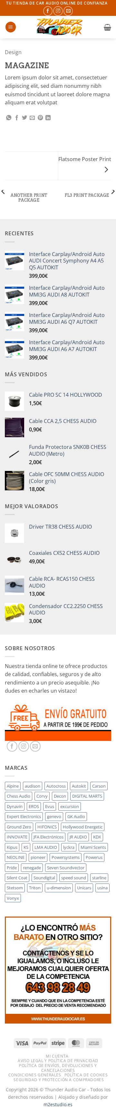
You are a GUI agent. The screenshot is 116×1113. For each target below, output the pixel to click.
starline (99, 878)
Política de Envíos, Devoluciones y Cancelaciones (58, 1068)
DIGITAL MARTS (87, 796)
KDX (97, 837)
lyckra (68, 847)
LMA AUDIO (45, 847)
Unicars (84, 888)
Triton (35, 888)
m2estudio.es (58, 1104)
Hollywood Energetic (82, 827)
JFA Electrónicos (48, 837)
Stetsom (15, 888)
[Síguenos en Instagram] (58, 11)
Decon (60, 796)
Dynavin (15, 806)
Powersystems (66, 857)
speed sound (73, 878)
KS (26, 847)
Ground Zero (19, 827)
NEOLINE (15, 857)
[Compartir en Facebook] (16, 118)
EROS (34, 806)
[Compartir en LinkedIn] (48, 118)
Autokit (79, 786)
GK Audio (76, 816)
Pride (12, 868)
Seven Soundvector (65, 868)
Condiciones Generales (34, 1075)
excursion (69, 806)
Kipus (12, 847)
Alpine (13, 786)
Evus (49, 806)
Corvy (42, 796)
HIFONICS (47, 827)
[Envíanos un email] (68, 11)
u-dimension (59, 888)
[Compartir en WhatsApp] (8, 118)
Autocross (56, 786)
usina (102, 888)
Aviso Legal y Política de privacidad (58, 1060)
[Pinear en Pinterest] (40, 118)
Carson (99, 786)
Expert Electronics (24, 816)
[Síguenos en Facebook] (48, 11)
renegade (32, 868)
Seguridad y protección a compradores (59, 1080)
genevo (54, 816)
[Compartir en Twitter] (24, 118)
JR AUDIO (78, 837)
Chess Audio (18, 796)
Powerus (94, 857)
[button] (10, 27)
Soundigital (44, 878)
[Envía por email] (32, 118)
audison (32, 786)
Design (13, 52)
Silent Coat (17, 878)
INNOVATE (17, 837)
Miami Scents (93, 847)
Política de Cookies (86, 1075)
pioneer (38, 857)
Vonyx (13, 898)
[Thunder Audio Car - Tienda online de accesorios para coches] (60, 27)
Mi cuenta (57, 1056)
